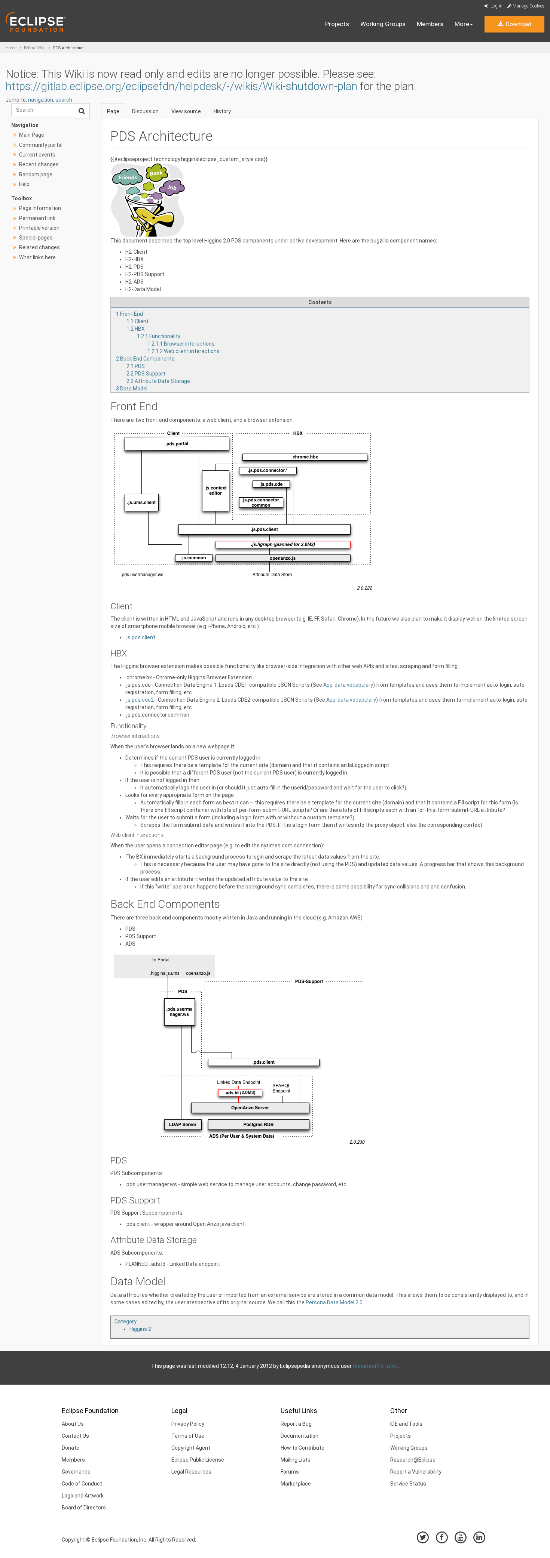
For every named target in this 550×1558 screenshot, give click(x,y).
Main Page (31, 135)
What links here (37, 257)
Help (24, 184)
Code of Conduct (82, 1484)
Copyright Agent (190, 1448)
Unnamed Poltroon (375, 1366)
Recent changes (39, 164)
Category (125, 1321)
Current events (37, 155)
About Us (73, 1424)
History (222, 111)
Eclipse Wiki (35, 48)
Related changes (39, 247)
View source (186, 111)
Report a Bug (296, 1424)
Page (113, 111)
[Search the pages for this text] (82, 110)
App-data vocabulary (348, 685)
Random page (35, 174)
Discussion (145, 111)
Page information (40, 208)
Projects (337, 24)
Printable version (39, 228)
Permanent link (37, 218)
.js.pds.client (140, 637)
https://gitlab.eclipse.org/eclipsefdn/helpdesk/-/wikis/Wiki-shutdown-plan (181, 86)
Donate (70, 1448)
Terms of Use (187, 1436)
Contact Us (75, 1436)
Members (430, 24)
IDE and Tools (406, 1424)
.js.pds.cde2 (139, 700)
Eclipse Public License (197, 1460)
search (63, 100)
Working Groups (383, 24)
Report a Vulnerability (415, 1472)
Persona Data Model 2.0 (334, 1302)
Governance (76, 1472)
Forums (290, 1472)
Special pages (36, 238)
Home (11, 48)
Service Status (408, 1484)
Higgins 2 (140, 1329)
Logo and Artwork (83, 1496)
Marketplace (296, 1484)
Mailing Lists (296, 1460)
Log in (495, 6)
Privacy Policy (187, 1424)
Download (517, 24)
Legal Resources (191, 1472)
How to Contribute (302, 1448)
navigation (40, 100)
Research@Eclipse (413, 1460)
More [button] (462, 24)
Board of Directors (84, 1508)
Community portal (40, 145)
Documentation (299, 1436)
